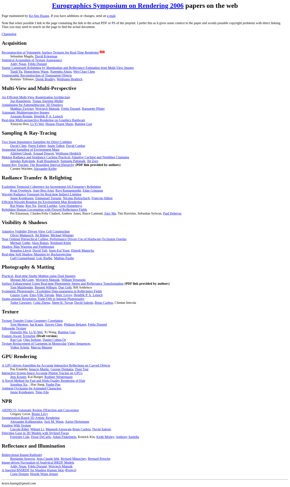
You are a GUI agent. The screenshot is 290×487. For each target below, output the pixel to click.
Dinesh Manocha (82, 250)
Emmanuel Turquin (48, 198)
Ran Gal (15, 340)
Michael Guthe (20, 243)
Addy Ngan (18, 64)
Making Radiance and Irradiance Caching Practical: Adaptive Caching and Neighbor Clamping (65, 157)
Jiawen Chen (53, 324)
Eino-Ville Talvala (42, 295)
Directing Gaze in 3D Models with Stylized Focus (35, 433)
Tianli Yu (16, 71)
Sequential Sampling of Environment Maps (30, 149)
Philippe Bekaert (75, 324)
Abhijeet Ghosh (20, 153)
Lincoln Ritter (19, 429)
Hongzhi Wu (18, 332)
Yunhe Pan (53, 384)
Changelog (9, 34)
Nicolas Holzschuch (76, 198)
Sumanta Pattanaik (73, 161)
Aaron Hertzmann (77, 421)
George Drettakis (62, 369)
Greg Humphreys (70, 206)
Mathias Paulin (64, 258)
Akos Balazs (40, 243)
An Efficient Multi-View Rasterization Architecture (36, 97)
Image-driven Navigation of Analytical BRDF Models (38, 462)
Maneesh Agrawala (59, 429)
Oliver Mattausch (21, 235)
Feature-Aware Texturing (18, 336)
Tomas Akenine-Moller (47, 101)
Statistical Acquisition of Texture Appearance (32, 60)
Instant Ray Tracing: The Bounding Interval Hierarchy (38, 165)
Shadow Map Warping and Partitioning (28, 246)
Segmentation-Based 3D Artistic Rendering (31, 418)
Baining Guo (83, 124)
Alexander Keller (45, 168)
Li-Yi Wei (37, 124)
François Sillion (102, 198)
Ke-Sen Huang (39, 16)
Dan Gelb (65, 287)
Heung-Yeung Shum (59, 124)
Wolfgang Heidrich (69, 79)
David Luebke (47, 206)
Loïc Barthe (44, 258)
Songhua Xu (18, 384)
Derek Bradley (45, 79)
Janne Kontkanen (22, 198)
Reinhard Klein (60, 243)
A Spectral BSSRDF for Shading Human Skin (33, 470)
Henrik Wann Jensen (44, 474)
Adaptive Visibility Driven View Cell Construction (36, 231)
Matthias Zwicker (22, 108)
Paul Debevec (172, 213)
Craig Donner (19, 474)
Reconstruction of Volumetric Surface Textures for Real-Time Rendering (50, 52)
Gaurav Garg (19, 295)
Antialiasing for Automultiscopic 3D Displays (32, 105)
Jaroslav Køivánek (22, 161)
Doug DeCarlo (41, 437)
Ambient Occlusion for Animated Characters (31, 388)
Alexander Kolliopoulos (26, 421)
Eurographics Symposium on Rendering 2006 (118, 5)
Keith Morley (105, 437)
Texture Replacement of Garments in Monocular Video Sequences (46, 343)
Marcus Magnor (41, 347)
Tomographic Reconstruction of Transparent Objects (37, 75)
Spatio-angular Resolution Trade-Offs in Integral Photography (43, 299)
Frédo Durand (37, 64)
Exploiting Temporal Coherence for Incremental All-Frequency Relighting (51, 186)
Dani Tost (81, 369)
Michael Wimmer (62, 235)
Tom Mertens (19, 324)
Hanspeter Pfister (93, 108)
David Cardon (75, 146)
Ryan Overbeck (20, 190)
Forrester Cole (19, 437)
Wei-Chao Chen (84, 71)
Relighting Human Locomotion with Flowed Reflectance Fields (44, 209)
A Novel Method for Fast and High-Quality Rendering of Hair (43, 380)
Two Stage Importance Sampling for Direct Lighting (37, 142)
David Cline (18, 146)
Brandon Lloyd (20, 250)
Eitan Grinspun (93, 190)
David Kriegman (46, 56)
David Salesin (83, 302)
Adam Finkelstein (64, 437)
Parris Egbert (37, 146)
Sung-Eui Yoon (59, 250)
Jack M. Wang (53, 421)
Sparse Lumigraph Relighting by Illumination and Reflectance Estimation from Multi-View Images (68, 68)
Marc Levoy (64, 295)
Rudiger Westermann (58, 377)
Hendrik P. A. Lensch (48, 116)
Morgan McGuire (22, 280)
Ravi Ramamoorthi (68, 190)
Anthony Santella (127, 437)
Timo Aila (42, 392)
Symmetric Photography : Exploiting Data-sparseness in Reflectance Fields (52, 291)
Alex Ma (110, 213)
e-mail (111, 16)
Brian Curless (104, 302)
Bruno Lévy (40, 414)
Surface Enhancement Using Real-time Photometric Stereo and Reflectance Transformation (63, 283)
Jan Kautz (36, 324)
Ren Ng (30, 206)
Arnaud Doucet (43, 153)
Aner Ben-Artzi (43, 190)
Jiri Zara (92, 161)
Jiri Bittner (42, 235)
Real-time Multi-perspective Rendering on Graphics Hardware (43, 120)
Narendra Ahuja (61, 71)
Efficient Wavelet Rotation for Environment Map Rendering (42, 202)
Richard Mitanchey (73, 458)
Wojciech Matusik (47, 108)
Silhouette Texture (14, 328)
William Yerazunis (73, 280)
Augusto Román (21, 116)
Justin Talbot (55, 146)
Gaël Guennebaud (22, 258)
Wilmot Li (37, 429)
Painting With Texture (16, 425)
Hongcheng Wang (36, 71)
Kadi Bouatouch (48, 161)
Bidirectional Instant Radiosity (22, 455)
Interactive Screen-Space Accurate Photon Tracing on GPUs (42, 373)
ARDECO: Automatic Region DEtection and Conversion (40, 410)
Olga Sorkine (32, 340)
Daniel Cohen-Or (54, 340)
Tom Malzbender (21, 287)
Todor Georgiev (20, 302)
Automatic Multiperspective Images (25, 112)
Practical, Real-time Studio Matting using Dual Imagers (39, 276)
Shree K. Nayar (62, 302)
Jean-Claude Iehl (48, 458)
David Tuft (39, 250)
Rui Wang (17, 206)
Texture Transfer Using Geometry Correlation (32, 320)
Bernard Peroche (99, 458)
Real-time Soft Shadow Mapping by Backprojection (36, 254)
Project (70, 470)
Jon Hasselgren (20, 101)
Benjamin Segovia (22, 458)
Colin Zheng (41, 302)
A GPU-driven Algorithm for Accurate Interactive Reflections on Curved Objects (56, 365)
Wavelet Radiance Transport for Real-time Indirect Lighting (41, 194)
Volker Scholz (19, 347)
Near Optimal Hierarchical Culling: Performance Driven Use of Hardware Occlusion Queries (64, 239)
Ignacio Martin (39, 369)
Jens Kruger (18, 377)
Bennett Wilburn (46, 287)
